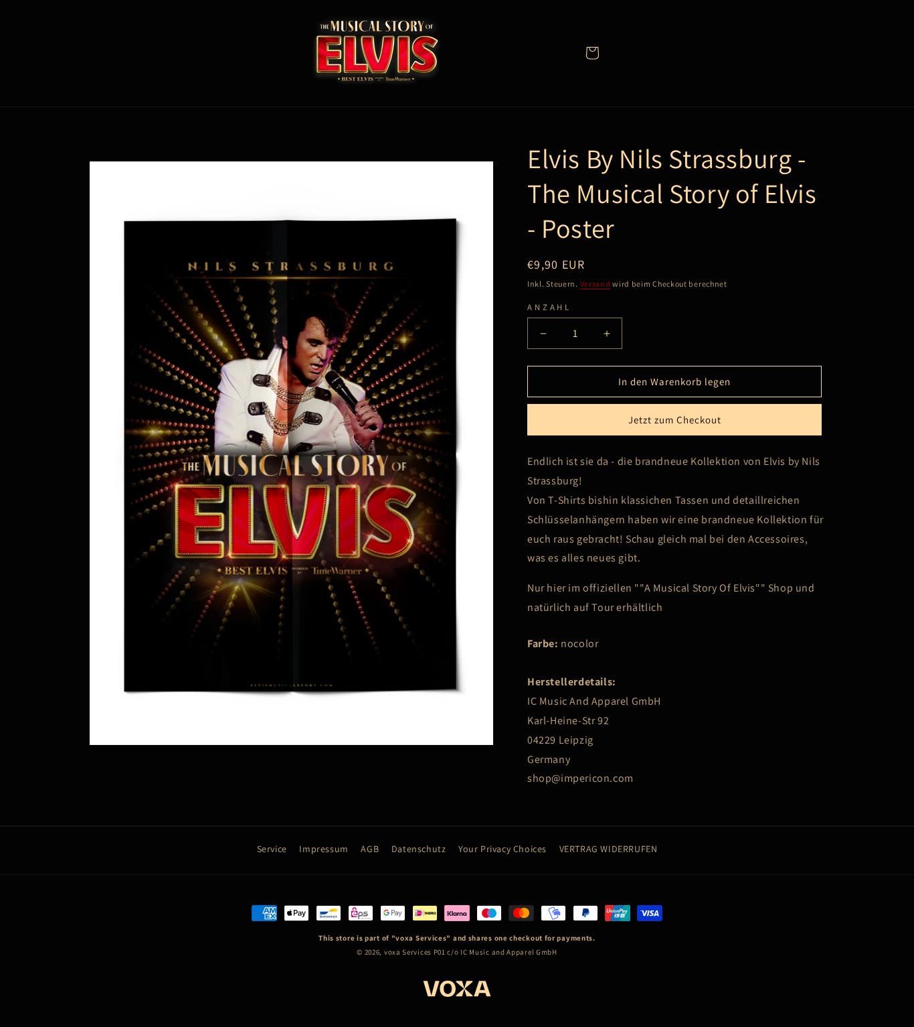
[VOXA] (457, 990)
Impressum (323, 849)
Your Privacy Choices (502, 849)
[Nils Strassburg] (377, 52)
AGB (370, 849)
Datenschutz (418, 849)
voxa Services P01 (415, 952)
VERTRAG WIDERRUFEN (608, 849)
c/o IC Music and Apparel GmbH (502, 952)
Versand (595, 284)
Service (272, 849)
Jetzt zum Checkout (674, 419)
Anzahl (549, 307)
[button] (592, 53)
